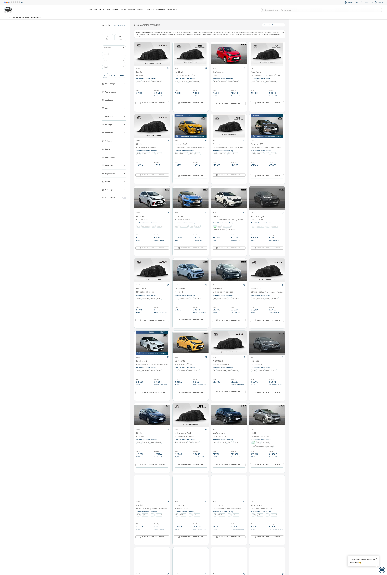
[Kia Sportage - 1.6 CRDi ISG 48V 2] (229, 415)
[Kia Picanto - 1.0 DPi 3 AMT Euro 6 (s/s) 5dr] (267, 487)
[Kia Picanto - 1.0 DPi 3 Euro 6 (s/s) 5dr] (191, 343)
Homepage (25, 17)
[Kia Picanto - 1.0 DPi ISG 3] (191, 270)
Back (8, 17)
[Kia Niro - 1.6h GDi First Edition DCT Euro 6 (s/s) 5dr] (229, 198)
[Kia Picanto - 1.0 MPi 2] (229, 54)
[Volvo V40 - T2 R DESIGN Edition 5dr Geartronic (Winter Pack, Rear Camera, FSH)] (267, 270)
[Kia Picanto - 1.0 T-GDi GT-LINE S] (152, 198)
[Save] (168, 68)
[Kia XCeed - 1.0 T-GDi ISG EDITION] (191, 198)
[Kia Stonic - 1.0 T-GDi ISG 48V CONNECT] (152, 270)
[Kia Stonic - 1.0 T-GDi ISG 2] (267, 559)
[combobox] (114, 47)
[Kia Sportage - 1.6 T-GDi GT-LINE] (267, 198)
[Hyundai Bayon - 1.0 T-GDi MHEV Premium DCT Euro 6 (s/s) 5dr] (229, 559)
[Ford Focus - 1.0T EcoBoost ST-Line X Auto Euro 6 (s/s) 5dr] (229, 487)
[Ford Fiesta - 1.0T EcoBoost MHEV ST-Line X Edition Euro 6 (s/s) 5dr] (152, 343)
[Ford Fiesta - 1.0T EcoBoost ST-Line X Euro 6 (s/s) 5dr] (267, 54)
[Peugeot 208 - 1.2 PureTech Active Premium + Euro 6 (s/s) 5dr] (191, 126)
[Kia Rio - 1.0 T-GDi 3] (152, 415)
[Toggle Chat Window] (382, 570)
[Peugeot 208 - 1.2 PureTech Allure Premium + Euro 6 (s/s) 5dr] (267, 126)
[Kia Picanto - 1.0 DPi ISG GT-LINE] (191, 487)
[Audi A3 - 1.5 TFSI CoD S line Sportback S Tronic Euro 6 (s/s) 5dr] (152, 487)
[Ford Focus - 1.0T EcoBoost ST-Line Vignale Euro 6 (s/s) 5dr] (152, 559)
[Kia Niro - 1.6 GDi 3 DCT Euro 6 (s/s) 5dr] (267, 415)
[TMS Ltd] (8, 10)
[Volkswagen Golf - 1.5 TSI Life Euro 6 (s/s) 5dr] (191, 415)
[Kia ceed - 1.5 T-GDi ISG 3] (267, 343)
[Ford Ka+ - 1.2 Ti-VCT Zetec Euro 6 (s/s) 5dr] (191, 54)
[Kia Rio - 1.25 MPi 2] (152, 54)
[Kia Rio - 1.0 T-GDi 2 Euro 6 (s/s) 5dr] (152, 126)
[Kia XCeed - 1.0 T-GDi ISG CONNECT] (229, 343)
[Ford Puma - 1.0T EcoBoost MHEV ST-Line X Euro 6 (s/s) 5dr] (229, 126)
